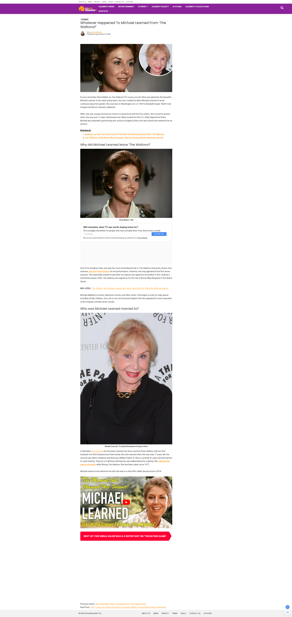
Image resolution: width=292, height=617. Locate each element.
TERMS (104, 2)
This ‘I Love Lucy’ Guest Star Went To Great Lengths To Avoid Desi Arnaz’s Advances (128, 607)
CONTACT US (119, 2)
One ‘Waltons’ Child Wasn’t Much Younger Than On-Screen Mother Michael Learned (124, 137)
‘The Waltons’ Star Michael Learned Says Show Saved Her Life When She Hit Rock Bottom (129, 288)
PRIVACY (97, 2)
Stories (84, 19)
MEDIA (90, 2)
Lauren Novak (96, 32)
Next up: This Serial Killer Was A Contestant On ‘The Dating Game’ (125, 536)
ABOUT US (82, 2)
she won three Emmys (99, 271)
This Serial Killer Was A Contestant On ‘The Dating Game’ (120, 604)
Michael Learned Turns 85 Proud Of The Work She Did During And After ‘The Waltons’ (125, 134)
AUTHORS (129, 2)
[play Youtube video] (126, 502)
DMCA (110, 2)
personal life (97, 451)
